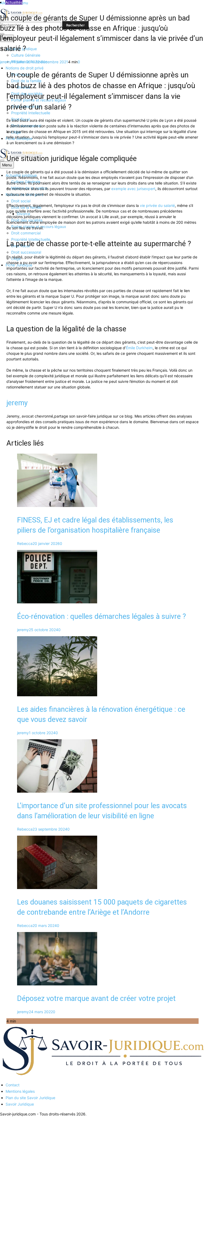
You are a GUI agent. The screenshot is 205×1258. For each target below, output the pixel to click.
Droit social (20, 201)
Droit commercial (26, 233)
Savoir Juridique (20, 1104)
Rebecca (25, 543)
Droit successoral (26, 252)
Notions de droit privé (25, 68)
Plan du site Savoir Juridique (30, 1097)
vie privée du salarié (157, 205)
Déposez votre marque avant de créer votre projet (96, 998)
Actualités (13, 2)
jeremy (6, 62)
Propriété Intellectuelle (30, 113)
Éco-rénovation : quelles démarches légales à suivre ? (101, 616)
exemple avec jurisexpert (133, 188)
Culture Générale (25, 55)
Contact (12, 1085)
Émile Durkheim (139, 347)
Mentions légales (20, 1091)
